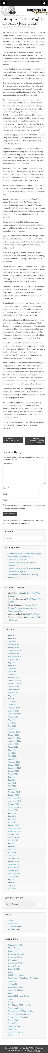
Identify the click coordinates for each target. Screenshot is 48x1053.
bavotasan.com (34, 1050)
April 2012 (12, 852)
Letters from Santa (15, 990)
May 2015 (12, 753)
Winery (10, 1035)
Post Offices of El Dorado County (21, 1005)
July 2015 (12, 750)
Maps (10, 993)
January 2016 (13, 735)
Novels (10, 999)
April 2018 (12, 672)
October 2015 (13, 744)
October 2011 (13, 870)
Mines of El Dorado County (19, 996)
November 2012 (14, 831)
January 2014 (13, 795)
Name (6, 488)
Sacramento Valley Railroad (19, 1014)
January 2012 (13, 861)
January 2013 (13, 825)
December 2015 (14, 738)
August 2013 (13, 810)
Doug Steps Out (22, 1048)
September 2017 (14, 690)
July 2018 (12, 663)
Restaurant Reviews (10, 16)
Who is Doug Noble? (16, 1032)
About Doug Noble (15, 945)
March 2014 (13, 789)
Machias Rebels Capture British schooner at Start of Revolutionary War (22, 608)
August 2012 (13, 840)
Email (5, 494)
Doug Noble (8, 27)
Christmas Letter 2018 (17, 559)
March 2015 (13, 759)
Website (6, 500)
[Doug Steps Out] (24, 10)
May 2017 (12, 702)
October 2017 (13, 687)
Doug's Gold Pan (15, 969)
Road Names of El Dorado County (21, 1011)
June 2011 (12, 882)
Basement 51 (13, 951)
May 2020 (12, 641)
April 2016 (12, 726)
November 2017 (14, 684)
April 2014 (12, 786)
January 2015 (13, 765)
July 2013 (12, 813)
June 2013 (12, 816)
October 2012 (13, 834)
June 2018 (12, 666)
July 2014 (12, 777)
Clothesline (12, 960)
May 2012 (12, 849)
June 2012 (12, 846)
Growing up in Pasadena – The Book (23, 978)
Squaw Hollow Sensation (18, 1017)
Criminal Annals (14, 966)
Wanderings (12, 1029)
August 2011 (13, 876)
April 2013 (12, 822)
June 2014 (12, 780)
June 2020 (12, 639)
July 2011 (11, 879)
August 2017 (13, 693)
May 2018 (12, 669)
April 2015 (12, 756)
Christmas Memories (16, 954)
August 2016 (13, 717)
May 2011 (12, 885)
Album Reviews (14, 948)
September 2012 (14, 837)
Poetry (10, 1002)
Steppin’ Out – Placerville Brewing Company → (37, 441)
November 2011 (14, 867)
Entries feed (13, 923)
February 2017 (14, 708)
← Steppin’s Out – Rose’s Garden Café (11, 440)
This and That (13, 1023)
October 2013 (13, 804)
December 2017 (14, 681)
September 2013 (14, 807)
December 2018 (14, 651)
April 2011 (12, 888)
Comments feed (14, 926)
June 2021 (12, 635)
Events (10, 972)
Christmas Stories (15, 957)
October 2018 (13, 654)
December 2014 (14, 768)
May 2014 (12, 783)
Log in (10, 920)
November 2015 (14, 741)
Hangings (11, 981)
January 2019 (13, 647)
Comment (7, 464)
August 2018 (13, 660)
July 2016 (12, 720)
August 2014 (13, 774)
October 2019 (13, 645)
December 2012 (14, 828)
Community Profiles (16, 963)
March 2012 (13, 855)
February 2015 (14, 762)
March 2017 (13, 705)
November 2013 (14, 801)
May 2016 (12, 723)
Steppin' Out (23, 16)
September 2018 (14, 657)
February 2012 (14, 858)
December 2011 (14, 864)
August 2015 (13, 747)
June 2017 (12, 699)
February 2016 (14, 732)
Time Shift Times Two (16, 1026)
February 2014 (14, 792)
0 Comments (31, 27)
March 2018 (13, 675)
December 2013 (14, 798)
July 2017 (12, 696)
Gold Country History (16, 975)
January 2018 (13, 678)
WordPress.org (14, 929)
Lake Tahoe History (15, 987)
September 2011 (14, 873)
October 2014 (13, 771)
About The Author (32, 614)
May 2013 (12, 819)
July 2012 (12, 843)
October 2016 (13, 711)
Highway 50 (12, 984)
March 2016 (13, 729)
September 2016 (14, 714)
